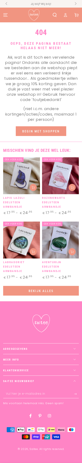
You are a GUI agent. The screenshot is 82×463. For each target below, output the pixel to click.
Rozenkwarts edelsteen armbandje (53, 202)
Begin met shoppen (41, 131)
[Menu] (5, 15)
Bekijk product (33, 187)
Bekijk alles (41, 291)
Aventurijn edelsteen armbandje (51, 267)
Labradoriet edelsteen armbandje (14, 267)
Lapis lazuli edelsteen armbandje (14, 202)
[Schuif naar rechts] (75, 4)
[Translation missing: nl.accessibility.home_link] (34, 15)
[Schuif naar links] (6, 4)
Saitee (33, 449)
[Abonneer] (76, 394)
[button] (54, 15)
